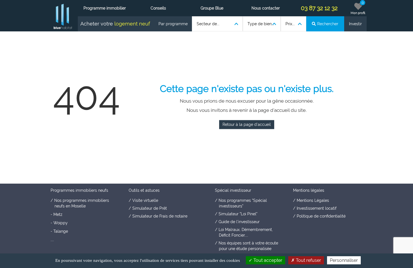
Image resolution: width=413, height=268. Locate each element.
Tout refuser (308, 260)
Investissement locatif (317, 208)
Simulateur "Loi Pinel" (238, 214)
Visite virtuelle (145, 200)
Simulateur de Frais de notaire (159, 216)
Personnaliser (344, 260)
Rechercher (327, 24)
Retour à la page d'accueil (247, 125)
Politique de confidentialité (321, 216)
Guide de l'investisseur (239, 222)
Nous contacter (265, 8)
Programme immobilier (104, 8)
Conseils (158, 8)
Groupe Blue (212, 8)
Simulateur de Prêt (149, 208)
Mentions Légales (313, 200)
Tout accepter (267, 260)
